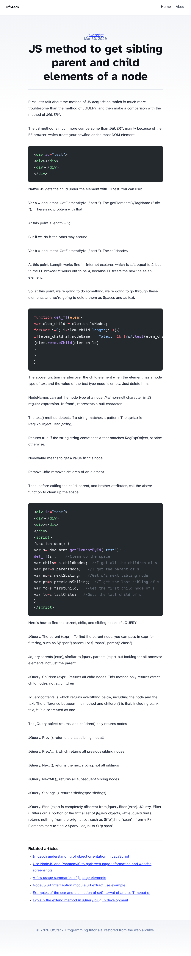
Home (166, 7)
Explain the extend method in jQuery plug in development (80, 900)
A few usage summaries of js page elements (69, 878)
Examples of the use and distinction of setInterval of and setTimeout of (91, 893)
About (180, 7)
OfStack (12, 7)
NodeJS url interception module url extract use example (79, 885)
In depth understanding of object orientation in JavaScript (81, 857)
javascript (96, 35)
